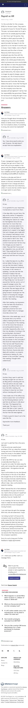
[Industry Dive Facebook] (8, 651)
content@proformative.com (17, 574)
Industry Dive (14, 645)
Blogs (2, 665)
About (3, 660)
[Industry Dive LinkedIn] (2, 651)
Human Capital (12, 585)
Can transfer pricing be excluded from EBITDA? (12, 620)
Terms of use (13, 700)
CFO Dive (16, 670)
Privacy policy (4, 700)
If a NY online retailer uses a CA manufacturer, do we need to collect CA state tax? (15, 612)
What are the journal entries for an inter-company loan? (15, 605)
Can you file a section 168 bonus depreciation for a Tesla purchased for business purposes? (15, 628)
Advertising (17, 662)
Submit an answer (14, 578)
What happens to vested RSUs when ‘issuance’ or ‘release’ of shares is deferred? (14, 597)
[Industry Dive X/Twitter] (13, 651)
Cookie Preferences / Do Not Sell (14, 702)
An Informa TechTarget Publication (14, 1)
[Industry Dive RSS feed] (19, 651)
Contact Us (4, 663)
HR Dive (16, 673)
